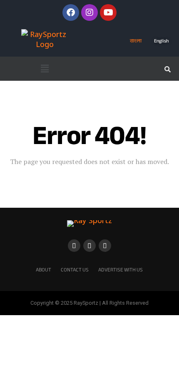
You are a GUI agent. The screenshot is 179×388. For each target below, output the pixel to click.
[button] (44, 69)
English (161, 40)
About (43, 270)
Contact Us (75, 270)
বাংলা (136, 40)
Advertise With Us (120, 270)
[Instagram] (89, 12)
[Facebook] (70, 12)
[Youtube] (108, 12)
